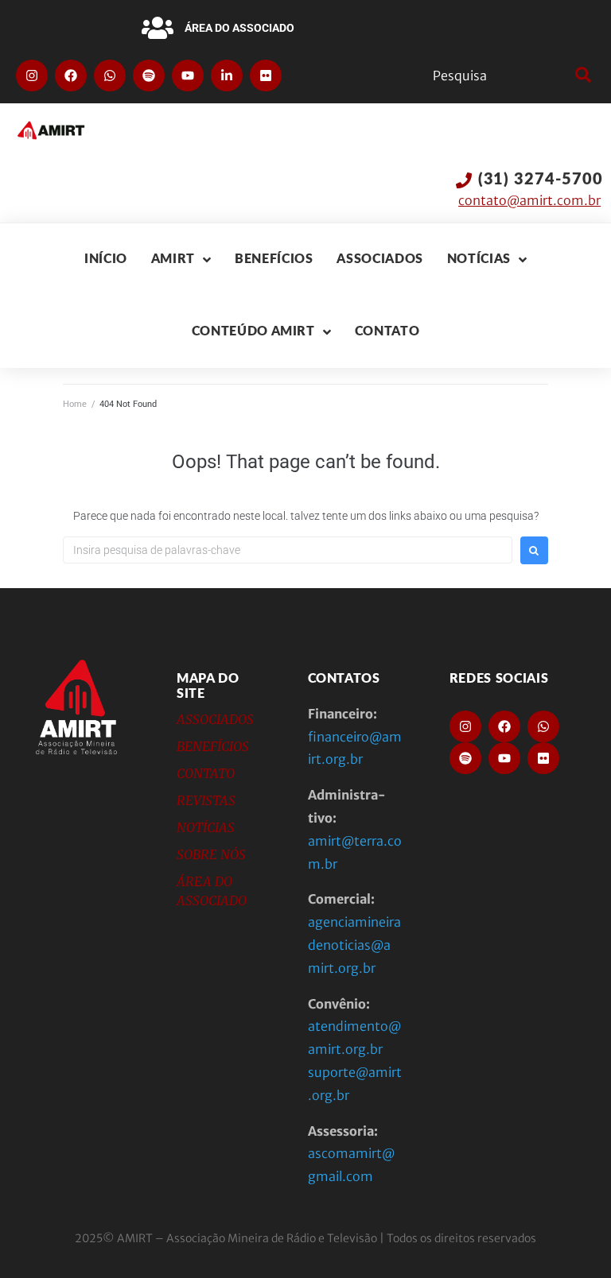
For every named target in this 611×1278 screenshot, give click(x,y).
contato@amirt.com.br (529, 200)
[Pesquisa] (500, 75)
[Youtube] (188, 75)
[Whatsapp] (110, 75)
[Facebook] (71, 75)
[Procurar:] (287, 549)
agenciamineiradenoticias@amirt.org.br (354, 945)
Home (75, 404)
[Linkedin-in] (227, 75)
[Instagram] (32, 75)
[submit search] (581, 75)
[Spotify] (149, 75)
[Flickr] (266, 75)
